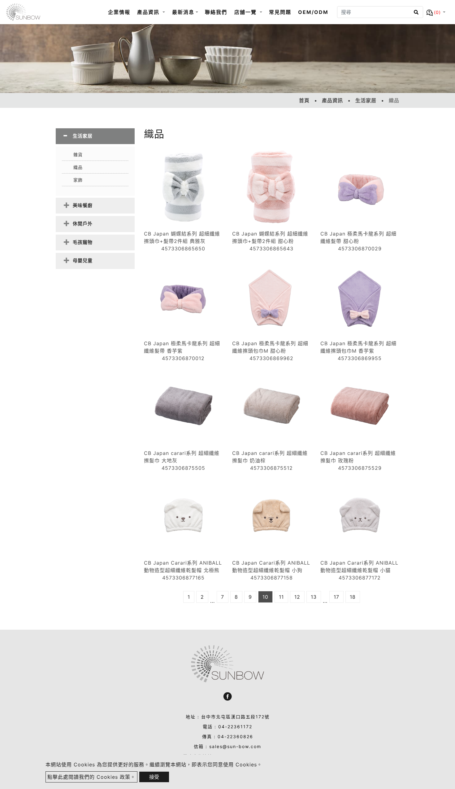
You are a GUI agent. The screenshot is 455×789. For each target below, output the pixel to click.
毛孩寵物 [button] (83, 242)
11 (281, 597)
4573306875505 (183, 468)
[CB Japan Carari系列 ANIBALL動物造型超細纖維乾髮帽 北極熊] (183, 515)
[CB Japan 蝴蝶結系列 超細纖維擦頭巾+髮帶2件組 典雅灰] (183, 186)
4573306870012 (183, 358)
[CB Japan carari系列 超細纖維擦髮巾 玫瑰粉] (359, 405)
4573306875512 (271, 468)
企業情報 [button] (119, 12)
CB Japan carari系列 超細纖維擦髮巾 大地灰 (181, 457)
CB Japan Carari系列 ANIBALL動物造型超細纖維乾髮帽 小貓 (359, 566)
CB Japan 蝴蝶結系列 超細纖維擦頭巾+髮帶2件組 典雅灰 (182, 237)
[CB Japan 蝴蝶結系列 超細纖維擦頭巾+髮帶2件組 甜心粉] (271, 186)
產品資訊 (332, 100)
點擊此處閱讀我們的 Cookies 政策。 (91, 777)
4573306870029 (360, 248)
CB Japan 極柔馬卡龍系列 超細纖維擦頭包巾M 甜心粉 (270, 347)
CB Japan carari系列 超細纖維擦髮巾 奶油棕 (270, 457)
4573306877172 (360, 578)
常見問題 (280, 12)
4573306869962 (271, 358)
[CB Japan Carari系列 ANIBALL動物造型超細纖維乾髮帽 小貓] (359, 515)
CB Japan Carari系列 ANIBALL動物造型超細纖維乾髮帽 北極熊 (183, 566)
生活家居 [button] (83, 136)
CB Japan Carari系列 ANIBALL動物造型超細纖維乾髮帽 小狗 (271, 566)
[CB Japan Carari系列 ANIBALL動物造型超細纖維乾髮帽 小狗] (271, 515)
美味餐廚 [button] (83, 205)
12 (297, 597)
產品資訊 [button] (149, 12)
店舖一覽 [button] (246, 12)
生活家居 (365, 100)
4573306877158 (271, 578)
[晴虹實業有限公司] (23, 12)
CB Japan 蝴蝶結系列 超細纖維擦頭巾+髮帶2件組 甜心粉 (270, 237)
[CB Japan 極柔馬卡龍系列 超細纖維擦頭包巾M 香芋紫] (359, 296)
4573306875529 (360, 468)
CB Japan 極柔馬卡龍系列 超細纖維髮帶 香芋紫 (182, 347)
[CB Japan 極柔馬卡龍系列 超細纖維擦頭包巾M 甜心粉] (271, 296)
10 (265, 597)
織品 (78, 167)
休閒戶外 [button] (83, 224)
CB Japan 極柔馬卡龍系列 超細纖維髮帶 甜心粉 (358, 237)
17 (336, 597)
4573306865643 (271, 248)
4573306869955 (360, 358)
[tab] (95, 136)
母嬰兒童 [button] (83, 260)
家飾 (78, 180)
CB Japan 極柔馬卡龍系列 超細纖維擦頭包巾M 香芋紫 (358, 347)
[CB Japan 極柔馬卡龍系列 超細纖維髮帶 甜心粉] (359, 186)
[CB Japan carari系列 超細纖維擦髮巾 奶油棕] (271, 405)
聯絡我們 (216, 12)
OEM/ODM (313, 12)
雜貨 (78, 154)
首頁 (304, 100)
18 (353, 597)
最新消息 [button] (183, 12)
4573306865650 (183, 248)
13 (314, 597)
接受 (154, 777)
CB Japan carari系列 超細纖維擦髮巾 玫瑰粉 (358, 457)
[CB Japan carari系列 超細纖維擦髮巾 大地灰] (183, 405)
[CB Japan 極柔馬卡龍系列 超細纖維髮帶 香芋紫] (183, 296)
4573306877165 (183, 578)
